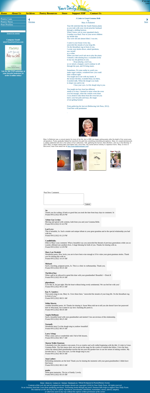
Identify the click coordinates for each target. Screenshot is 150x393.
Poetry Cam (6, 19)
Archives (30, 13)
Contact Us (95, 13)
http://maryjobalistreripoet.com (78, 146)
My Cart (147, 1)
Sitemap (64, 383)
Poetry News (7, 21)
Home (4, 13)
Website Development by (94, 383)
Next (146, 22)
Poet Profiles (7, 24)
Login (148, 3)
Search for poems (13, 33)
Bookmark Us (72, 383)
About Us (16, 13)
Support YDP (78, 13)
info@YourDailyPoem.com (13, 42)
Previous (31, 22)
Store (64, 13)
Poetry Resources (48, 13)
